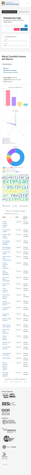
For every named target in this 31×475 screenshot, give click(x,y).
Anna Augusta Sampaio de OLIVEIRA (6, 242)
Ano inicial (5, 39)
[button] (27, 3)
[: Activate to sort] (13, 217)
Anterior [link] (12, 381)
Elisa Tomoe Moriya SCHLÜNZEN (6, 279)
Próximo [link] (20, 381)
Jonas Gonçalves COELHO (5, 290)
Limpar (17, 29)
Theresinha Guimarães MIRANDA (5, 374)
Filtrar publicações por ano (10, 36)
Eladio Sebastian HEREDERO (5, 272)
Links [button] (16, 217)
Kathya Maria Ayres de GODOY (6, 296)
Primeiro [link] (6, 381)
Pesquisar (24, 29)
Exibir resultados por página (15, 211)
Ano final (5, 43)
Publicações (18, 221)
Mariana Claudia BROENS (4, 337)
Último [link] (25, 381)
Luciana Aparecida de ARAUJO (6, 303)
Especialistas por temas (9, 12)
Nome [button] (4, 217)
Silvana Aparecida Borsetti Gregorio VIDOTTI (5, 366)
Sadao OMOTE (6, 358)
